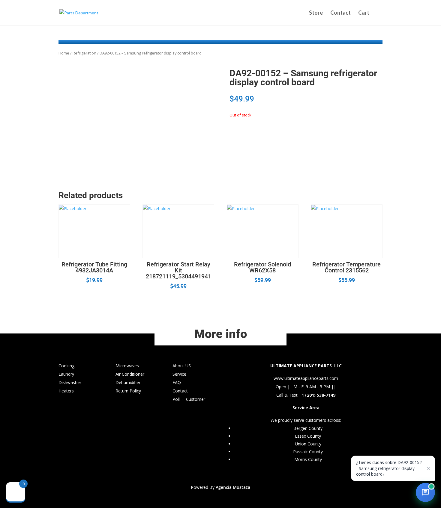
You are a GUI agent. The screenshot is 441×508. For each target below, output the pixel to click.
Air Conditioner (130, 374)
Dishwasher (69, 382)
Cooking (66, 366)
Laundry (66, 374)
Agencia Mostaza (233, 487)
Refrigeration (84, 53)
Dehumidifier (128, 382)
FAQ (176, 382)
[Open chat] (425, 492)
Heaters (66, 391)
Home (63, 53)
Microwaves (127, 366)
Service (179, 374)
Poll (176, 399)
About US (181, 366)
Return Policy (128, 391)
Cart (363, 13)
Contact (340, 13)
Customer (195, 399)
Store (316, 13)
